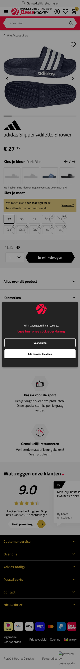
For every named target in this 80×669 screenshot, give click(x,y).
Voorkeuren (40, 343)
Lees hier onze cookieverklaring (41, 331)
